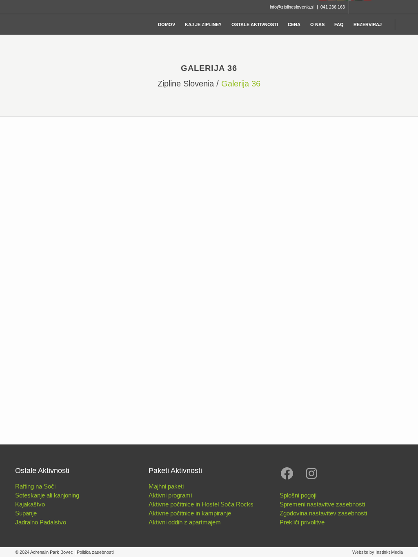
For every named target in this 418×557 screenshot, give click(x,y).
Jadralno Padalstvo (40, 522)
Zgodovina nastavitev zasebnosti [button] (323, 513)
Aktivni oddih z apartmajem (185, 522)
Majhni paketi (166, 486)
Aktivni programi (170, 495)
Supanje (26, 513)
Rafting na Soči (35, 486)
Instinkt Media (389, 552)
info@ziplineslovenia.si (292, 6)
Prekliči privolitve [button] (302, 522)
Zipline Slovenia (186, 83)
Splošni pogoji (298, 495)
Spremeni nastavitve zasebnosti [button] (322, 504)
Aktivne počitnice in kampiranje (190, 513)
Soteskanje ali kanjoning (47, 495)
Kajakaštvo (30, 504)
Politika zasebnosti (95, 552)
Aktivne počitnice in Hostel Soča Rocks (201, 504)
